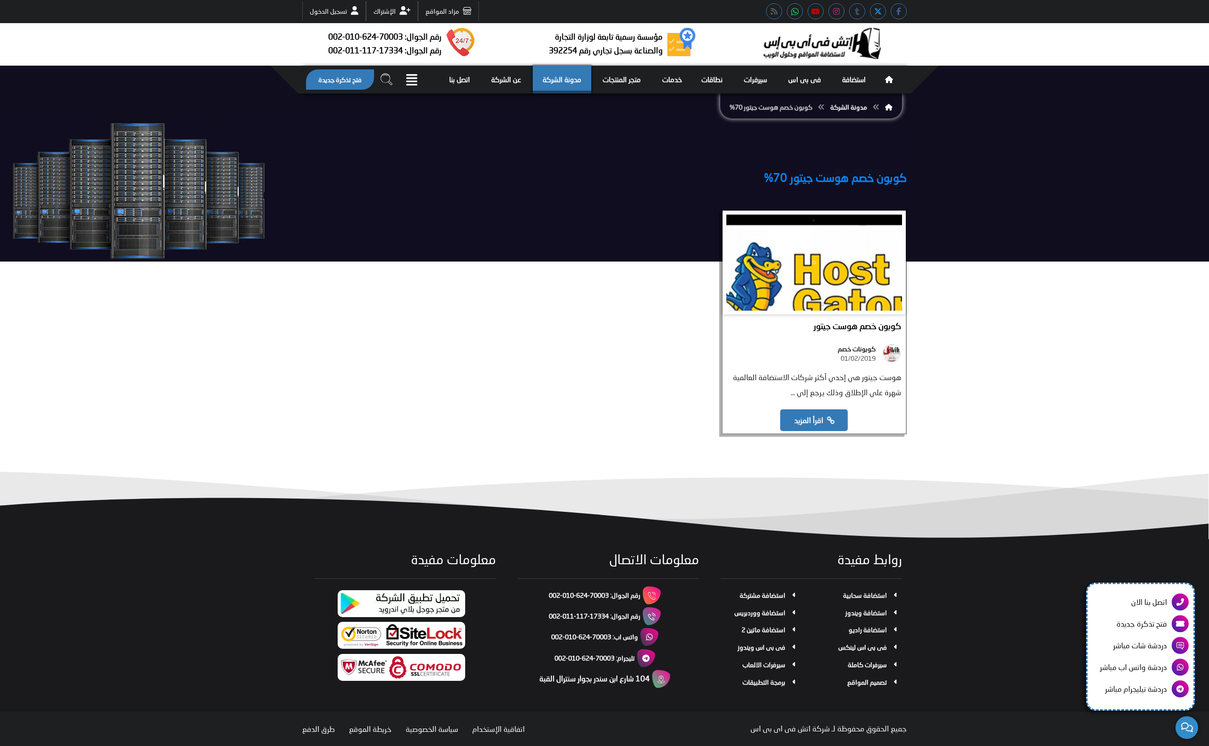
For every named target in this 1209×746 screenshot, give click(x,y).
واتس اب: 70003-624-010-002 (594, 637)
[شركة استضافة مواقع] (822, 43)
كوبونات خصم (857, 349)
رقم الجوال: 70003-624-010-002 (594, 595)
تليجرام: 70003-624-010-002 (594, 658)
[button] (899, 11)
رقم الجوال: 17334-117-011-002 (594, 616)
